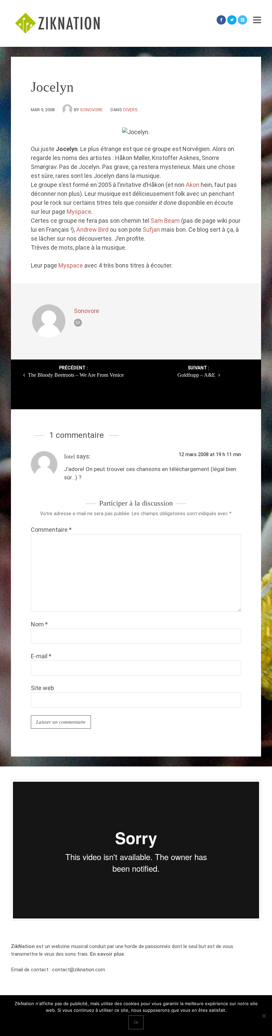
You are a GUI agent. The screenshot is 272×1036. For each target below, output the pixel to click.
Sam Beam (165, 220)
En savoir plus (107, 954)
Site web (42, 687)
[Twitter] (232, 20)
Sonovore (91, 109)
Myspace (79, 211)
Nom (39, 624)
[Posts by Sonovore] (68, 109)
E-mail (41, 656)
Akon (192, 184)
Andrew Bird (92, 229)
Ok (136, 1022)
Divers (130, 109)
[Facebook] (221, 20)
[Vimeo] (242, 20)
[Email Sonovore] (78, 323)
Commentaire (51, 529)
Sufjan (151, 229)
